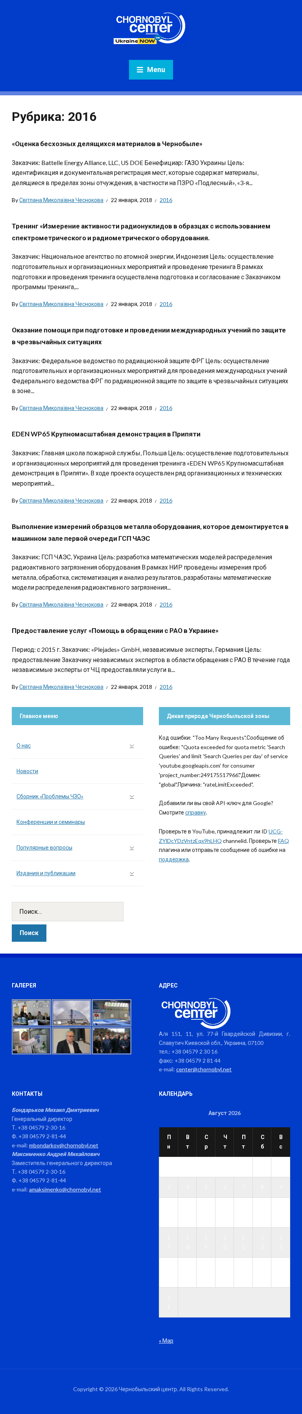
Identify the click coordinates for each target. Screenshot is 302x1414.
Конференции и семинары (51, 821)
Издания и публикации (46, 873)
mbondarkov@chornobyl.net (63, 1145)
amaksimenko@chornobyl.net (65, 1189)
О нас (24, 745)
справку (195, 812)
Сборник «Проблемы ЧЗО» (50, 796)
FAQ (283, 840)
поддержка (174, 859)
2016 (166, 200)
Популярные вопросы (44, 847)
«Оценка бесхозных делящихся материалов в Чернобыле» (107, 143)
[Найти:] (77, 911)
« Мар (166, 1340)
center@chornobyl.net (204, 1069)
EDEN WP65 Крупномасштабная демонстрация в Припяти (106, 434)
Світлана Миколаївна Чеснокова (61, 200)
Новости (27, 771)
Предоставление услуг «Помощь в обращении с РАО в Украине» (115, 630)
